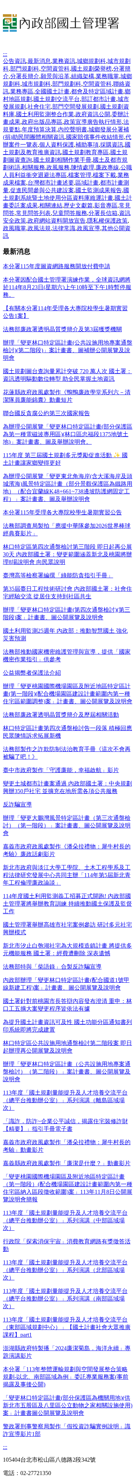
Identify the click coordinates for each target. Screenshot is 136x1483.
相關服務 (33, 167)
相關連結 (50, 205)
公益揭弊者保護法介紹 (32, 673)
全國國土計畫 (52, 91)
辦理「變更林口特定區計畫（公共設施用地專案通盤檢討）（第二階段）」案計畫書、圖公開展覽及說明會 (67, 1071)
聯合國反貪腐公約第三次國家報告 (46, 413)
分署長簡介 (24, 76)
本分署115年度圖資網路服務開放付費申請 (56, 266)
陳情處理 (82, 167)
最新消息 (39, 61)
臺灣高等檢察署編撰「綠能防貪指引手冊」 (58, 575)
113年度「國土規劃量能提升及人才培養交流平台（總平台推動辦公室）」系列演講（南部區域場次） (65, 1298)
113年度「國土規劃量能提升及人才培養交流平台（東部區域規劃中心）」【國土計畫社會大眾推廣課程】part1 (67, 1327)
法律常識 (63, 228)
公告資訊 (14, 61)
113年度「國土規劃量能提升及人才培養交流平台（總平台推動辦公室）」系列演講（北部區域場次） (65, 1270)
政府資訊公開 (92, 114)
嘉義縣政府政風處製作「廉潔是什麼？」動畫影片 (67, 1163)
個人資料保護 (56, 145)
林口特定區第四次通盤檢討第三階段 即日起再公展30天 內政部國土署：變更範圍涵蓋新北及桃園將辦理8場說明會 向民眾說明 (67, 554)
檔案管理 (79, 175)
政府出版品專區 (42, 122)
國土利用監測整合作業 (45, 114)
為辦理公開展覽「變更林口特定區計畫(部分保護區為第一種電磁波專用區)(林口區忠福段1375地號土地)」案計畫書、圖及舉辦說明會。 (67, 434)
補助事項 (87, 145)
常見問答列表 (33, 213)
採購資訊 (111, 145)
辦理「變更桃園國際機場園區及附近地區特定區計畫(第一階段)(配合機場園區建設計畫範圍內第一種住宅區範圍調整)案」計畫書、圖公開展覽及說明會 (67, 693)
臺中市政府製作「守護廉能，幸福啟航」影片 (61, 770)
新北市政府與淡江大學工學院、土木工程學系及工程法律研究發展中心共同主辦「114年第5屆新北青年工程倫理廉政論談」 (67, 875)
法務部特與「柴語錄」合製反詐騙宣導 (52, 967)
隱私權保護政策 (107, 221)
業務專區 (21, 91)
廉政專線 (107, 167)
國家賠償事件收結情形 (95, 137)
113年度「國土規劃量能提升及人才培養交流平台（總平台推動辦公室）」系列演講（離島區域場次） (65, 1100)
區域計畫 (87, 183)
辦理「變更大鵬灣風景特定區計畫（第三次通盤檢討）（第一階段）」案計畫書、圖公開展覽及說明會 (67, 825)
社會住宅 (39, 107)
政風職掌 (14, 228)
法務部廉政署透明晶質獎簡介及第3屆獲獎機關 (62, 329)
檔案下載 (104, 175)
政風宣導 (88, 228)
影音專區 (106, 205)
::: (5, 54)
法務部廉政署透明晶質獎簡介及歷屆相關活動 (61, 715)
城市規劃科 (36, 84)
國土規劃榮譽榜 (91, 69)
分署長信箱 (103, 213)
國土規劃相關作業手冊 (62, 160)
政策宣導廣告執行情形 (93, 122)
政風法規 (39, 228)
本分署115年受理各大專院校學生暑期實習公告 (62, 512)
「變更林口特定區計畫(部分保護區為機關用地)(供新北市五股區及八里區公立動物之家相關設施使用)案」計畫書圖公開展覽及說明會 (67, 1405)
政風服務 (58, 167)
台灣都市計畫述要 (51, 183)
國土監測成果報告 (98, 190)
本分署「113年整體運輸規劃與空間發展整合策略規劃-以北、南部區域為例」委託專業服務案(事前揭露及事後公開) (65, 1376)
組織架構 (82, 76)
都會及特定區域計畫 (97, 91)
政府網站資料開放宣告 (57, 221)
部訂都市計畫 (98, 99)
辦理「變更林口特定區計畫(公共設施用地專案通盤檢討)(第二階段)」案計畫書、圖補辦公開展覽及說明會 (67, 350)
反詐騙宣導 (17, 804)
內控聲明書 (72, 129)
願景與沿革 (55, 76)
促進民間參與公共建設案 (42, 190)
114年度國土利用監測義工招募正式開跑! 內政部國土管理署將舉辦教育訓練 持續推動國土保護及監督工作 (67, 903)
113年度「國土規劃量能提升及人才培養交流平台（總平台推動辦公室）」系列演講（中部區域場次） (65, 1220)
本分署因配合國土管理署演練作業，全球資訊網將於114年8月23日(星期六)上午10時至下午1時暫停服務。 (67, 287)
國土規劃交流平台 (56, 99)
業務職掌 (107, 76)
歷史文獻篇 (78, 205)
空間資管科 (55, 69)
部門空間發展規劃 (75, 107)
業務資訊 (63, 61)
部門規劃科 (24, 69)
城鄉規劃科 (91, 61)
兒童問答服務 (69, 213)
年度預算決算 (39, 129)
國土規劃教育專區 (85, 152)
